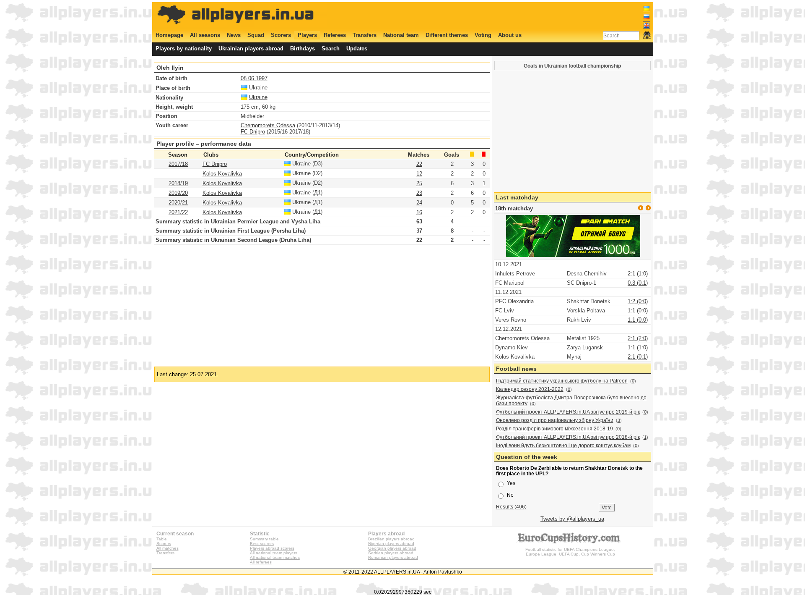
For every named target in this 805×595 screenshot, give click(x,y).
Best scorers (262, 543)
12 (419, 173)
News (234, 35)
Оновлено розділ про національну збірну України (554, 420)
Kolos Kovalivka (222, 173)
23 (419, 193)
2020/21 (178, 202)
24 (419, 202)
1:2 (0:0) (638, 301)
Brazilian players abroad (391, 539)
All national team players (273, 552)
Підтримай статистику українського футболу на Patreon (562, 381)
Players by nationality (184, 48)
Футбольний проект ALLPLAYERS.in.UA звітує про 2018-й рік (568, 437)
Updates (356, 48)
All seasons (205, 35)
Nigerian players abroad (391, 543)
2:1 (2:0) (638, 338)
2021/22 (178, 212)
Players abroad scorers (272, 548)
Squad (255, 35)
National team (401, 35)
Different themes (447, 35)
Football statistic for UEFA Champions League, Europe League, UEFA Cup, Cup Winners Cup (570, 551)
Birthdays (302, 48)
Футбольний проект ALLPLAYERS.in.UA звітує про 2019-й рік (568, 412)
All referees (261, 562)
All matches (167, 548)
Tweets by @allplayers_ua (572, 519)
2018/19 (178, 183)
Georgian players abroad (392, 548)
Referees (335, 35)
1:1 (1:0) (638, 347)
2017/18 (178, 164)
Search (331, 48)
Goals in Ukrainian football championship (572, 65)
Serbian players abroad (390, 552)
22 (419, 164)
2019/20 (178, 193)
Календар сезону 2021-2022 (530, 389)
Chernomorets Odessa (268, 125)
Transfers (365, 35)
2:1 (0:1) (638, 357)
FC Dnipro (253, 131)
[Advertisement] (498, 15)
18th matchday (514, 208)
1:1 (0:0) (638, 310)
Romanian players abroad (393, 557)
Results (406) (511, 506)
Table (161, 539)
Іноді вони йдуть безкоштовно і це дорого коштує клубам (563, 445)
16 (419, 212)
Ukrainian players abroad (250, 48)
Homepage (169, 35)
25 (419, 183)
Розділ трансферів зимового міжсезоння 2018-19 (554, 429)
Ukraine (258, 97)
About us (510, 35)
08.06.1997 (254, 78)
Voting (483, 35)
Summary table (264, 539)
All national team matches (275, 557)
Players (307, 35)
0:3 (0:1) (638, 283)
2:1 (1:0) (638, 273)
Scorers (281, 35)
